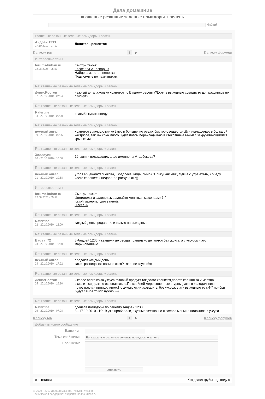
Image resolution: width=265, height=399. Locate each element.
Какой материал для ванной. (97, 201)
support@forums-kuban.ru (80, 393)
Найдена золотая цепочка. (95, 72)
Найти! (211, 25)
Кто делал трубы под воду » (209, 380)
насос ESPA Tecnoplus (92, 69)
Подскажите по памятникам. (96, 76)
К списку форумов (218, 52)
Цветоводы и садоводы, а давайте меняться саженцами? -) (120, 197)
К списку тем (42, 52)
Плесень (81, 205)
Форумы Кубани (83, 390)
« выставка (43, 380)
